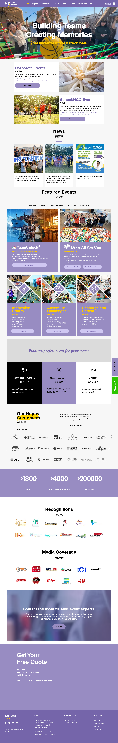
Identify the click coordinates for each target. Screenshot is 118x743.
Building (14, 717)
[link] (114, 3)
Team (13, 715)
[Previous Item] (9, 448)
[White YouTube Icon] (13, 723)
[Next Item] (109, 448)
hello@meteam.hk (45, 725)
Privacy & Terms (99, 723)
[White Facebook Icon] (5, 723)
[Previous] (51, 418)
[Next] (99, 418)
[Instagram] (9, 723)
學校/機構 (63, 103)
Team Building (14, 3)
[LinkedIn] (16, 723)
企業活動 (18, 71)
